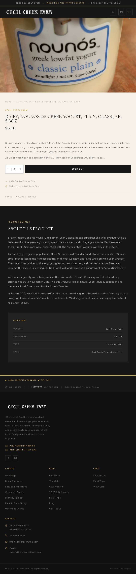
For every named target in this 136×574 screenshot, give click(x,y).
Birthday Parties (13, 498)
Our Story (54, 475)
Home (8, 102)
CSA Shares (99, 475)
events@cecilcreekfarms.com (25, 552)
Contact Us (55, 508)
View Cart (98, 486)
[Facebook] (8, 458)
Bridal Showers (13, 481)
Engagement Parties (16, 486)
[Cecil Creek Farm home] (27, 407)
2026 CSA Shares (59, 492)
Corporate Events (14, 492)
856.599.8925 (17, 535)
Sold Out (78, 169)
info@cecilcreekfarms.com (23, 542)
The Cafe (54, 481)
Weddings (10, 475)
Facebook (20, 197)
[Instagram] (15, 458)
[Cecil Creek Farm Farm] (29, 12)
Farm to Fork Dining (16, 503)
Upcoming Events (14, 508)
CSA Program (56, 486)
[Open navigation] (130, 12)
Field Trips (55, 498)
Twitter (32, 197)
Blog (51, 503)
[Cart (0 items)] (121, 12)
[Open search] (113, 12)
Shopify (127, 569)
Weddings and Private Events (66, 3)
